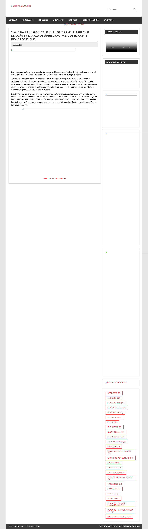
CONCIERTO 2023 (117, 408)
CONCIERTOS (115, 413)
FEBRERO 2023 (116, 437)
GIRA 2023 (114, 446)
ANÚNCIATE (58, 20)
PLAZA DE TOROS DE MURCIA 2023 (120, 511)
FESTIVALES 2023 (117, 442)
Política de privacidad (16, 526)
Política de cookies (33, 526)
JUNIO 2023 (114, 468)
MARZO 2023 (115, 484)
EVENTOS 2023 (116, 432)
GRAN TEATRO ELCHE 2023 (119, 452)
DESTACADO (114, 417)
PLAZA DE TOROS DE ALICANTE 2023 (117, 504)
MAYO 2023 (114, 489)
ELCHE (112, 422)
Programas (27, 20)
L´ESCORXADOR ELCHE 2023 (120, 478)
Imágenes (43, 20)
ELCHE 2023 (114, 427)
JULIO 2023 (114, 463)
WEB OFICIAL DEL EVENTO (54, 179)
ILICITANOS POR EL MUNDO (120, 458)
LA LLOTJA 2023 (116, 472)
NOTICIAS (113, 498)
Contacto (109, 20)
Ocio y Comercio (91, 20)
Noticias (13, 20)
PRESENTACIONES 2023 (119, 516)
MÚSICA (113, 494)
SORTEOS (73, 20)
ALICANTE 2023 (116, 403)
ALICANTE (114, 398)
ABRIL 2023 (114, 393)
